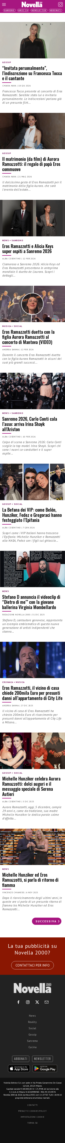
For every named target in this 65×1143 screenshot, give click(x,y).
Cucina (33, 1047)
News (32, 1015)
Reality (32, 1022)
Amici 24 (23, 10)
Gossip (33, 1034)
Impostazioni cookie (32, 1117)
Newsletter (39, 10)
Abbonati (55, 10)
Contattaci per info (33, 965)
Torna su (32, 1123)
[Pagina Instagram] (60, 4)
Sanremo (9, 10)
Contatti (32, 1105)
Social (32, 1028)
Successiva (46, 921)
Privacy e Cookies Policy (32, 1111)
